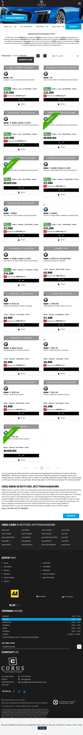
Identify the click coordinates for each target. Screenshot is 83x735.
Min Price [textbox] (40, 27)
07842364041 (26, 679)
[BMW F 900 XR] (61, 339)
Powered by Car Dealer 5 (67, 701)
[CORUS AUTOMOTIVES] (13, 672)
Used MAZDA (26, 537)
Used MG (64, 537)
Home (6, 563)
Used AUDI (5, 530)
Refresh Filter (25, 60)
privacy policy (21, 700)
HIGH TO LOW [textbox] (57, 56)
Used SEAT (65, 541)
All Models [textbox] (25, 27)
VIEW (22, 99)
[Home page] (41, 3)
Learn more (77, 725)
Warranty (46, 570)
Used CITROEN (47, 530)
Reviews (7, 574)
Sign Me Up (71, 516)
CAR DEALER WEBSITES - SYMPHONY (66, 703)
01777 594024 (26, 676)
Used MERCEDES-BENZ (49, 537)
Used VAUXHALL (27, 545)
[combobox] (10, 27)
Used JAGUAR (46, 534)
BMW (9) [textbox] (8, 27)
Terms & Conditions (41, 703)
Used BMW (25, 530)
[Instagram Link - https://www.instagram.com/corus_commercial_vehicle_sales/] (19, 691)
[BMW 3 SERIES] (61, 204)
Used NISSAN (26, 541)
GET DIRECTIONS (8, 643)
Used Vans (7, 567)
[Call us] (2, 1)
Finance (7, 570)
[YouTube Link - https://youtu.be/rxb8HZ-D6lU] (24, 691)
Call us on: (15, 508)
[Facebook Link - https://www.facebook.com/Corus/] (14, 691)
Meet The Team (48, 577)
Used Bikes (47, 567)
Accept (42, 728)
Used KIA (64, 534)
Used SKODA (6, 545)
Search (73, 26)
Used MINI (5, 541)
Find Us (6, 581)
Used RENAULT (47, 541)
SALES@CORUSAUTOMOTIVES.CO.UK (33, 682)
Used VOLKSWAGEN (49, 545)
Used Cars (46, 563)
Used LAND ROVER (8, 537)
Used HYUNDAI (27, 534)
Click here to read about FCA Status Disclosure (17, 703)
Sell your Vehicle (49, 574)
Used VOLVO (65, 545)
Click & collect (9, 577)
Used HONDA (6, 534)
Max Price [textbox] (56, 27)
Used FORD (65, 530)
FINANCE (22, 104)
